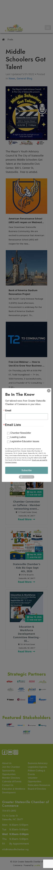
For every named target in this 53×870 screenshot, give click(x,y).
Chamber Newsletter (20, 432)
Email (8, 410)
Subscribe (26, 470)
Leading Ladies (18, 437)
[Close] (48, 390)
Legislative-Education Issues (24, 441)
